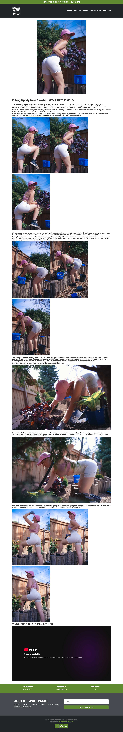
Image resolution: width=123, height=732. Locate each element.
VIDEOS (85, 11)
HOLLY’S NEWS (95, 11)
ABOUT (69, 11)
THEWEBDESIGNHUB (66, 722)
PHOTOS (77, 11)
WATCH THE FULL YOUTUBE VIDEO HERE (32, 624)
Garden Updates (61, 690)
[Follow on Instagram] (61, 726)
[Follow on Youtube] (66, 726)
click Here (75, 2)
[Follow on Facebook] (57, 726)
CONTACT (107, 11)
